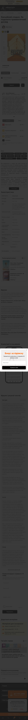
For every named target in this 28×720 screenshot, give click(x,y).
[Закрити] (26, 350)
